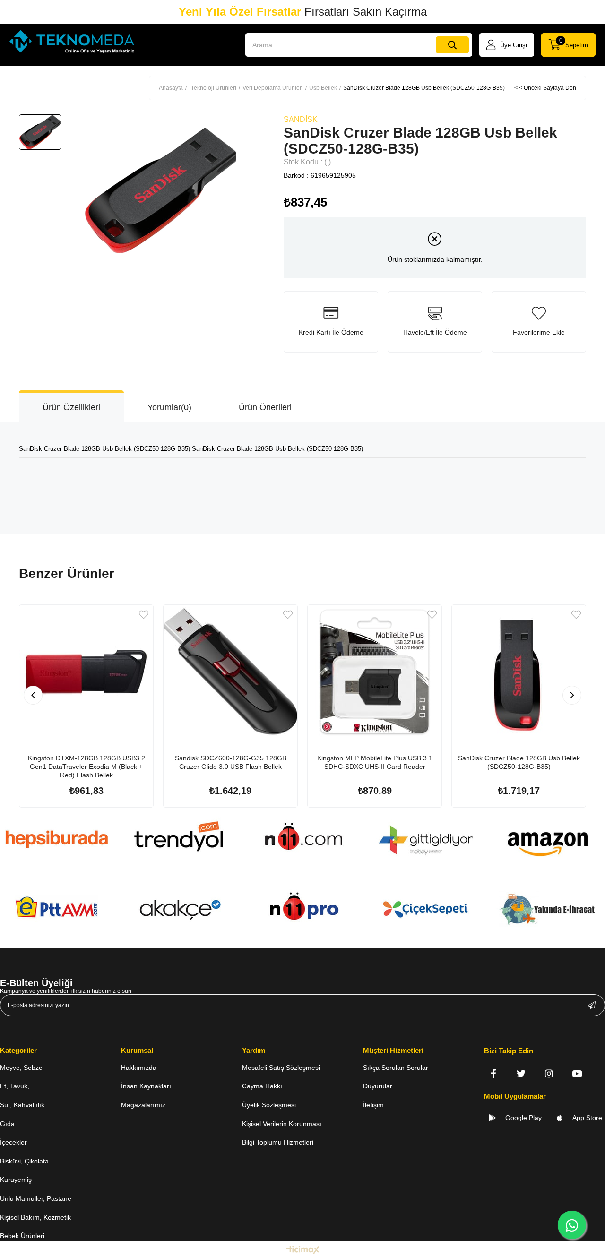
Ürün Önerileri (265, 407)
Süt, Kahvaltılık (22, 1105)
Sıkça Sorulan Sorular (395, 1067)
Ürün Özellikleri (71, 407)
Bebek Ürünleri (22, 1236)
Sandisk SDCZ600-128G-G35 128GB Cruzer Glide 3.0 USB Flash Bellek (230, 762)
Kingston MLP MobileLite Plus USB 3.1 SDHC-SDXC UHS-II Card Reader (374, 762)
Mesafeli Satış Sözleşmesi (281, 1067)
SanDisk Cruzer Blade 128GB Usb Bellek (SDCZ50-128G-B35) (519, 762)
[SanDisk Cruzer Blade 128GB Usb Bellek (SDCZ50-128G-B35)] (519, 672)
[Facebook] (493, 1073)
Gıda (7, 1124)
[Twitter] (521, 1073)
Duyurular (377, 1086)
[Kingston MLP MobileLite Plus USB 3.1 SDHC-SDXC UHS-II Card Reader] (374, 672)
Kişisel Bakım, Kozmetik (35, 1217)
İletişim (373, 1105)
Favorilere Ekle (143, 615)
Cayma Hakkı (262, 1086)
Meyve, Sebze (21, 1067)
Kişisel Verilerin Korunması (281, 1124)
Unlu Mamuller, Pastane (35, 1198)
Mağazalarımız (143, 1105)
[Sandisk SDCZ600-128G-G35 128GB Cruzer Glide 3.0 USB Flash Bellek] (230, 672)
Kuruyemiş (16, 1179)
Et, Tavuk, (14, 1086)
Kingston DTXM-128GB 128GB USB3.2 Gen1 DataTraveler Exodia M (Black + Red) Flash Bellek (86, 766)
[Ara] (452, 44)
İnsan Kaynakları (146, 1086)
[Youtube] (577, 1073)
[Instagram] (549, 1073)
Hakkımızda (138, 1067)
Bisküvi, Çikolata (24, 1161)
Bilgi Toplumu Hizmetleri (277, 1142)
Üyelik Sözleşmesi (269, 1105)
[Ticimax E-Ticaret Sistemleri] (303, 1251)
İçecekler (13, 1142)
